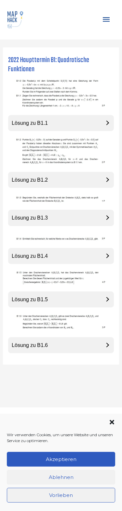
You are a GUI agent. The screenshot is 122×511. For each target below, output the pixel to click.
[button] (112, 422)
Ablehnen (61, 477)
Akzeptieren (61, 459)
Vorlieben (61, 495)
